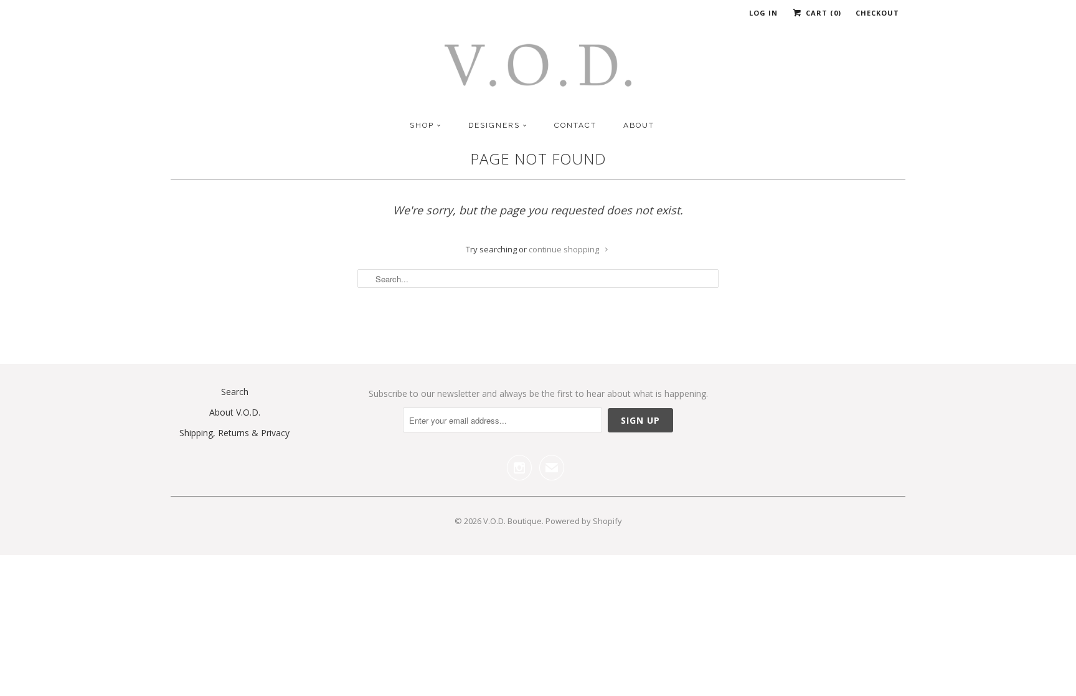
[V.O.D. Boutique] (538, 69)
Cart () (822, 12)
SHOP (422, 125)
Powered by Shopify (583, 521)
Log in (763, 12)
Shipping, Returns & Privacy (234, 433)
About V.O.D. (234, 412)
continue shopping (565, 249)
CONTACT (575, 125)
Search (234, 392)
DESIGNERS (494, 125)
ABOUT (638, 125)
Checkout (877, 12)
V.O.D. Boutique (512, 521)
